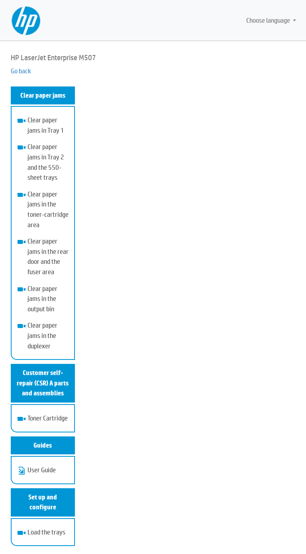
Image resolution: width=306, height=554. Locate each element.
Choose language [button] (268, 20)
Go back (21, 70)
